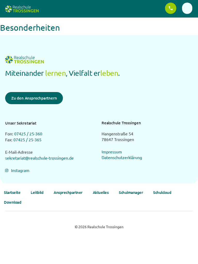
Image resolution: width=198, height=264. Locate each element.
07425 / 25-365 (27, 139)
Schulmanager (131, 192)
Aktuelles (101, 192)
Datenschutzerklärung (122, 157)
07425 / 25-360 (28, 133)
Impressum (112, 151)
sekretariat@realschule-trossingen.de (39, 157)
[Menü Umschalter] (187, 8)
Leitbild (37, 192)
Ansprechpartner (68, 192)
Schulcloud (162, 192)
